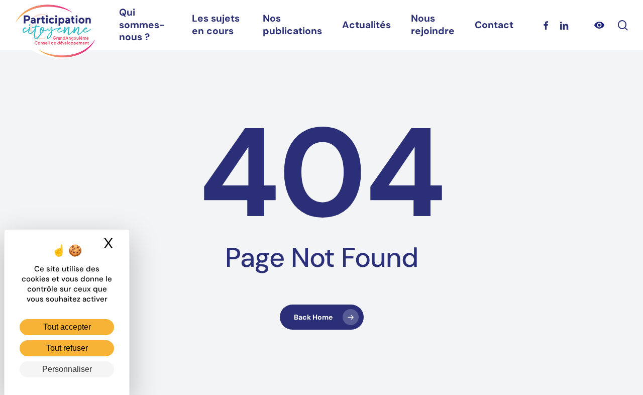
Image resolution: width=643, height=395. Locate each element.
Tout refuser (67, 348)
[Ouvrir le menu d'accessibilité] (599, 25)
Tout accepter (67, 327)
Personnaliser (67, 369)
